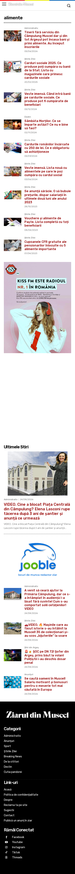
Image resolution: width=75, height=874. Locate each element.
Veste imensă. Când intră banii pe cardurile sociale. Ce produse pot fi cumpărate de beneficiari (47, 99)
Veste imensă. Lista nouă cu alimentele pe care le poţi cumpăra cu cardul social (45, 171)
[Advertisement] (37, 398)
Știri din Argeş (31, 647)
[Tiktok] (6, 852)
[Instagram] (6, 847)
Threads (17, 857)
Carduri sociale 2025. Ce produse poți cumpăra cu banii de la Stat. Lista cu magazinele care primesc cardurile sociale (47, 70)
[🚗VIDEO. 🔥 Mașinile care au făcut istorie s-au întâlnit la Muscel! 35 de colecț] (12, 628)
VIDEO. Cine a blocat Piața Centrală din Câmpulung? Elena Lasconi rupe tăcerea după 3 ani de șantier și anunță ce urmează (37, 511)
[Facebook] (6, 837)
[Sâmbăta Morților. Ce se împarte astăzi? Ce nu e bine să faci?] (12, 124)
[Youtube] (6, 842)
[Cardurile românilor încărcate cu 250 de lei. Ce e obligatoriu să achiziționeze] (12, 148)
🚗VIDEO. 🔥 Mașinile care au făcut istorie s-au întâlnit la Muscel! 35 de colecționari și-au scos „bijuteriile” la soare (46, 630)
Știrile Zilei (29, 59)
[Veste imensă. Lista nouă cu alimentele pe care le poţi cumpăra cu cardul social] (12, 171)
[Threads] (6, 857)
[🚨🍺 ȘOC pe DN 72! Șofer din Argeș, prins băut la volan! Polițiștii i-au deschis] (12, 655)
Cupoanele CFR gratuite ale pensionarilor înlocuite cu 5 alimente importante (45, 245)
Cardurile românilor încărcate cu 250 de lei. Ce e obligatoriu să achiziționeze (46, 147)
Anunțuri (28, 674)
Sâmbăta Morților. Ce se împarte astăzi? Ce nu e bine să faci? (46, 124)
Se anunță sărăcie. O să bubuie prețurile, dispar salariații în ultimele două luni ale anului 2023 (47, 196)
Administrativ (31, 28)
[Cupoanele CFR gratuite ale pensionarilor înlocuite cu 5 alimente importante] (12, 245)
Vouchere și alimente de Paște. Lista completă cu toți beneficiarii (46, 221)
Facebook (18, 837)
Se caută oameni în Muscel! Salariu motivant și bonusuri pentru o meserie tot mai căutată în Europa (46, 684)
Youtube (17, 842)
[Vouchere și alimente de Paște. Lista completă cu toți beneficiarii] (12, 222)
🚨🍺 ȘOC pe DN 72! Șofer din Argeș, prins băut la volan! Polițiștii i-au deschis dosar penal (46, 657)
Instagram (18, 847)
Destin (27, 117)
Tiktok (16, 852)
